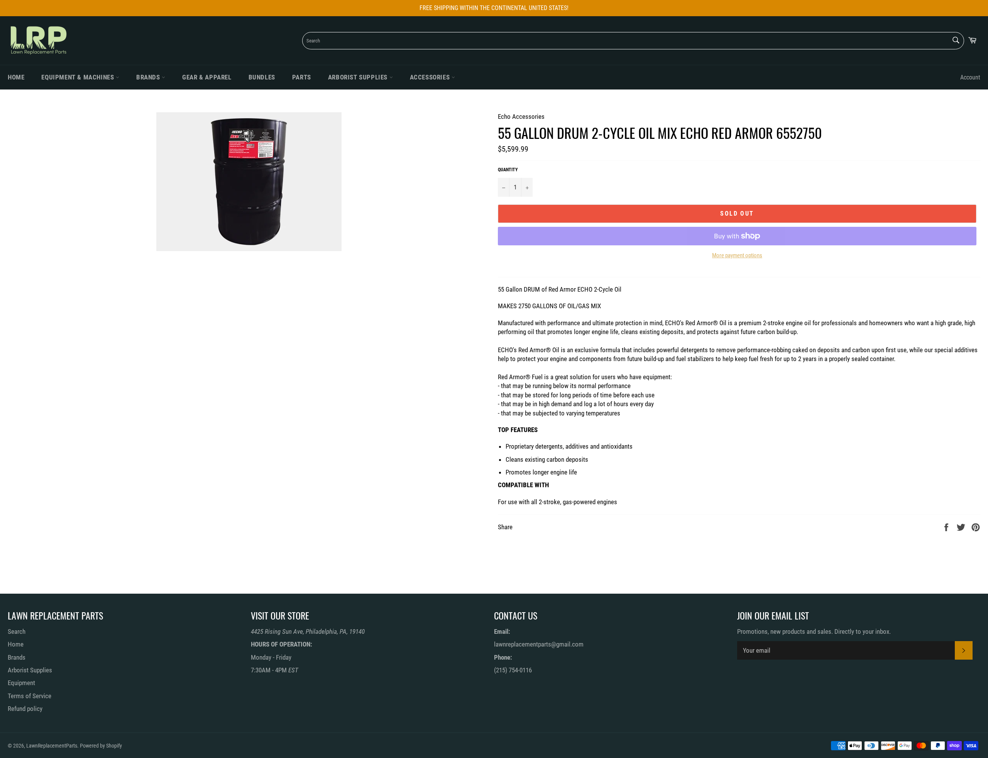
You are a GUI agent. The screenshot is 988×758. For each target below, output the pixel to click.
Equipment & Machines (78, 77)
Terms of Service (29, 696)
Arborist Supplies (358, 77)
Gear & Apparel (206, 77)
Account (970, 77)
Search (16, 631)
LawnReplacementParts (51, 746)
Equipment (21, 683)
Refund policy (25, 708)
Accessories (431, 77)
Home (16, 77)
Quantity (508, 169)
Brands (149, 77)
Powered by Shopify (101, 746)
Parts (301, 77)
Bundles (262, 77)
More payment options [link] (737, 255)
